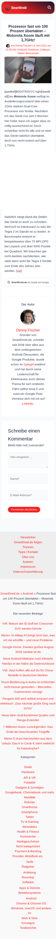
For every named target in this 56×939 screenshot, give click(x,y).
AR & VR (30, 777)
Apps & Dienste (29, 888)
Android (22, 49)
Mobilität (29, 797)
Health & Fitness (28, 831)
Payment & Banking (28, 851)
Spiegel (29, 364)
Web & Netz (30, 918)
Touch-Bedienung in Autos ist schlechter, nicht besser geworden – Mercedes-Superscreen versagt (28, 687)
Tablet (20, 53)
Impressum (28, 566)
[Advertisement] (28, 181)
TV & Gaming (30, 821)
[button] (49, 8)
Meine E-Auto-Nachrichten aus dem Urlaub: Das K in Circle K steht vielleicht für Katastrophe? (28, 743)
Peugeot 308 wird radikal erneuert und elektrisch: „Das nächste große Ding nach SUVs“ (28, 703)
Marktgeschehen (28, 841)
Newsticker (28, 537)
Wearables (29, 826)
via (19, 270)
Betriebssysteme (29, 892)
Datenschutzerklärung (28, 571)
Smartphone (29, 812)
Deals (28, 767)
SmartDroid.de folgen (28, 542)
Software (45, 49)
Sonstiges (28, 923)
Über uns (28, 557)
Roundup (28, 877)
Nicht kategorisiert (28, 846)
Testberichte (28, 927)
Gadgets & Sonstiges (29, 787)
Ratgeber (28, 866)
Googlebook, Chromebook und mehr (29, 792)
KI (29, 913)
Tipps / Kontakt (28, 552)
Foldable (29, 782)
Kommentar (28, 836)
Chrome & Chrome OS (31, 903)
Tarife (29, 861)
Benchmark (32, 53)
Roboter (29, 802)
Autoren (28, 561)
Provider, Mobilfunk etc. (28, 856)
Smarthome (29, 807)
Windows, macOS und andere (31, 908)
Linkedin (27, 403)
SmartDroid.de (10, 593)
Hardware (33, 49)
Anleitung (29, 872)
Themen (28, 547)
